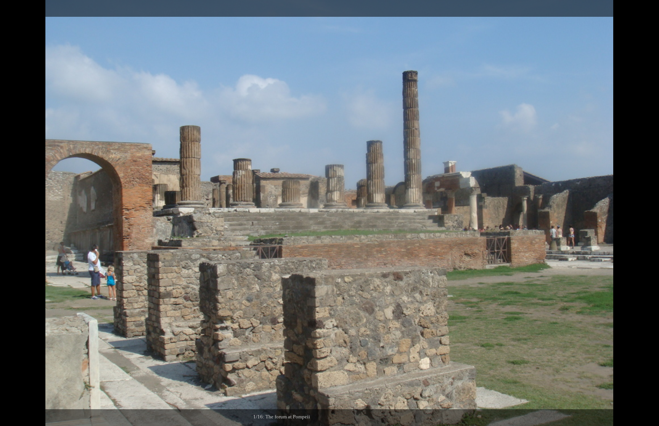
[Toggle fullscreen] (617, 8)
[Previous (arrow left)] (13, 213)
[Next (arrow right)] (645, 213)
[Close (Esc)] (650, 8)
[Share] (633, 8)
